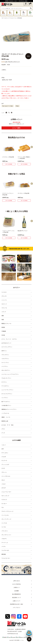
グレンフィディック (6, 519)
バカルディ (4, 538)
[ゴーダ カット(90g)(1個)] (8, 148)
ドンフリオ (4, 523)
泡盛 (3, 319)
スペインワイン (5, 362)
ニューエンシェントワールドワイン (10, 374)
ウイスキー (4, 292)
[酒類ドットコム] (7, 4)
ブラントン (4, 472)
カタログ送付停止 (16, 584)
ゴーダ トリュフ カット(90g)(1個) (8, 194)
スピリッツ (4, 304)
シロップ (4, 311)
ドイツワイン (5, 366)
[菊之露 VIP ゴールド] (24, 221)
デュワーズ (4, 460)
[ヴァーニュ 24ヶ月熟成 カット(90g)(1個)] (24, 148)
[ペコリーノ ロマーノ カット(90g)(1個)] (8, 221)
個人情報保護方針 (16, 594)
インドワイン (5, 397)
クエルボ (4, 456)
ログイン (25, 5)
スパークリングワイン (7, 346)
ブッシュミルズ (5, 464)
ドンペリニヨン (5, 515)
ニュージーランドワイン (7, 389)
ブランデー (4, 296)
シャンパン (4, 300)
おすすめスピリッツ (6, 343)
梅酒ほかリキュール (6, 323)
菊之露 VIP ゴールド (22, 230)
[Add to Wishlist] (12, 153)
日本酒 (3, 335)
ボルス (3, 480)
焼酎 (3, 315)
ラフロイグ (4, 499)
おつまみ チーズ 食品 (8, 106)
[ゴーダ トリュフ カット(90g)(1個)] (8, 184)
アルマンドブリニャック (7, 511)
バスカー (4, 484)
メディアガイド (16, 607)
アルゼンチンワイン (6, 378)
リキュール (4, 307)
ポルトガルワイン (6, 370)
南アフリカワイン (6, 401)
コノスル (4, 527)
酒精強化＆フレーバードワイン (9, 409)
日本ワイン (4, 350)
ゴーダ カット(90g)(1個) (8, 157)
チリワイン (4, 382)
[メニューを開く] (29, 639)
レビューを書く (16, 128)
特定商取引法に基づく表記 (16, 604)
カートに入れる (9, 164)
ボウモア (4, 487)
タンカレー (4, 503)
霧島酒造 (4, 554)
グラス (3, 429)
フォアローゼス (5, 550)
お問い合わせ (16, 580)
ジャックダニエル (6, 476)
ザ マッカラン (5, 452)
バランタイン (5, 530)
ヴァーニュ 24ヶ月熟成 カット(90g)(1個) (24, 157)
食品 (18, 106)
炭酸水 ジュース (6, 417)
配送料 (3, 61)
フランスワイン (5, 354)
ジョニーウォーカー (6, 491)
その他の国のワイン (6, 405)
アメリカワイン (5, 386)
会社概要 (16, 590)
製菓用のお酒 (5, 421)
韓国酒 (3, 327)
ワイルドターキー (6, 558)
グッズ (3, 432)
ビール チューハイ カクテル (9, 339)
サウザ (3, 468)
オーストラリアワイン (7, 393)
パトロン (4, 546)
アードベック (5, 542)
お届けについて (16, 600)
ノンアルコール (5, 413)
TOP (2, 18)
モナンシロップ (5, 495)
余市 (3, 448)
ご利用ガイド (16, 587)
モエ (3, 507)
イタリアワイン (5, 358)
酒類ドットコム (20, 640)
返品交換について (16, 597)
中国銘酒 (4, 331)
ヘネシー (4, 445)
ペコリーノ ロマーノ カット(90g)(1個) (8, 231)
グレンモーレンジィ (6, 534)
